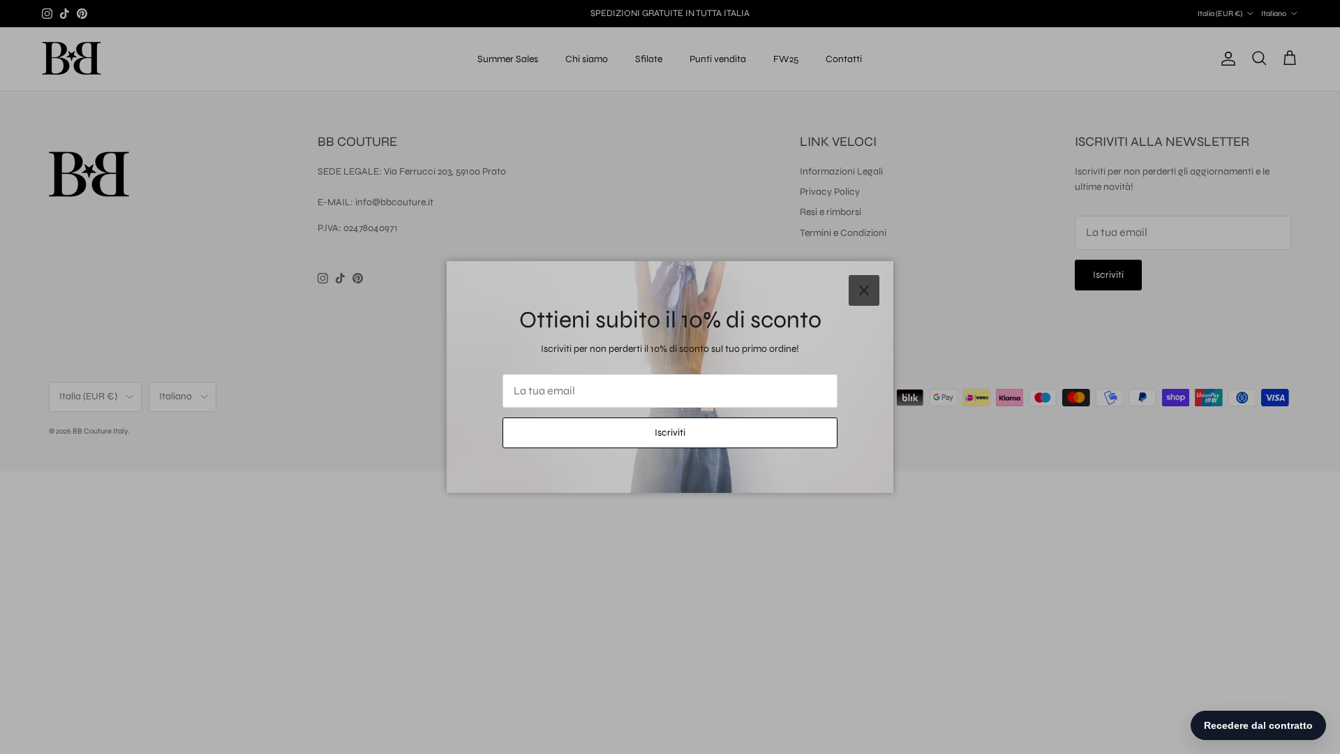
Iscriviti (670, 432)
